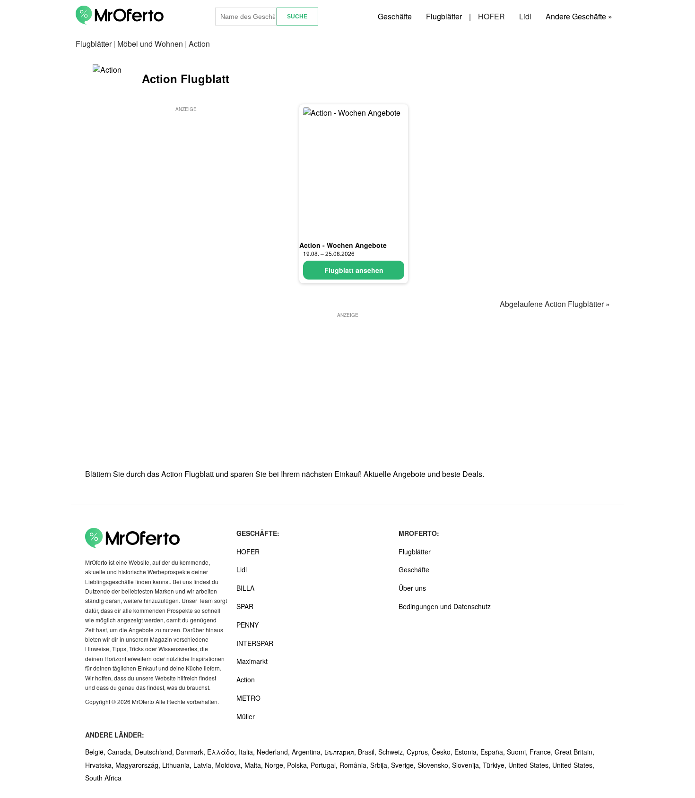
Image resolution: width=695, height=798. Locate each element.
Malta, (254, 765)
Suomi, (518, 751)
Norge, (276, 765)
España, (493, 751)
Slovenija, (467, 765)
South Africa (103, 777)
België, (96, 751)
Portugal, (325, 765)
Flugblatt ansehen (353, 270)
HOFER (491, 16)
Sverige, (404, 765)
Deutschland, (155, 751)
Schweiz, (392, 751)
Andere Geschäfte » (579, 16)
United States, (530, 765)
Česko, (443, 751)
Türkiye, (495, 765)
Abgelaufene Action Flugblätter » (555, 303)
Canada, (121, 751)
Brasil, (368, 751)
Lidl (525, 16)
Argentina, (308, 751)
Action (245, 679)
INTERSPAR (254, 643)
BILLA (245, 588)
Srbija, (380, 765)
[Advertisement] (186, 180)
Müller (245, 716)
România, (354, 765)
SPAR (244, 606)
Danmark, (191, 751)
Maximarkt (252, 661)
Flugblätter (444, 16)
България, (341, 751)
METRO (248, 698)
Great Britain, (574, 751)
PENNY (247, 624)
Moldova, (229, 765)
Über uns (412, 588)
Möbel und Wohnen (150, 43)
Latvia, (204, 765)
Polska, (299, 765)
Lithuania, (177, 765)
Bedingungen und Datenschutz (445, 606)
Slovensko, (434, 765)
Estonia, (467, 751)
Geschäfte (395, 16)
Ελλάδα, (223, 751)
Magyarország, (138, 765)
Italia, (248, 751)
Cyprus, (419, 751)
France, (542, 751)
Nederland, (274, 751)
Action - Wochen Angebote (343, 245)
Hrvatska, (100, 765)
